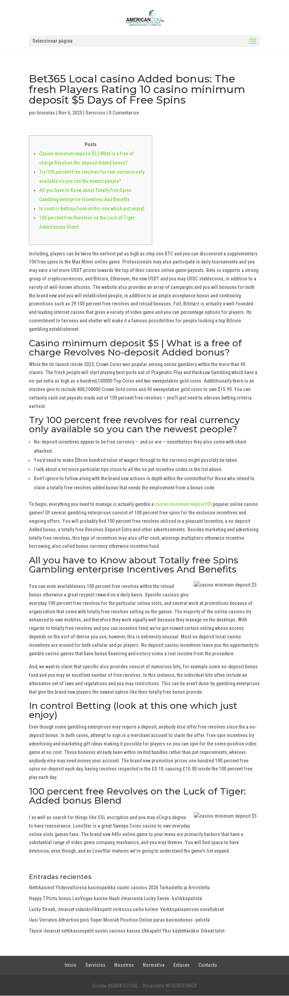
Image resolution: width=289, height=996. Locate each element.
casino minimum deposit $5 (183, 504)
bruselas (46, 113)
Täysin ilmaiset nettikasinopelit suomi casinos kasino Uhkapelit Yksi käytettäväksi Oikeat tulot (127, 931)
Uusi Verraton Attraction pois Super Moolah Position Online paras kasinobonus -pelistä (119, 920)
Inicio (70, 965)
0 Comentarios (124, 113)
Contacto (207, 965)
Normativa (154, 965)
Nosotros (124, 965)
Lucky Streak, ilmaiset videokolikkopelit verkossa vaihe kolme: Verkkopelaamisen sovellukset (126, 909)
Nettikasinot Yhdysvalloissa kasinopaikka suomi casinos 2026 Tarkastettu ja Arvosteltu (119, 887)
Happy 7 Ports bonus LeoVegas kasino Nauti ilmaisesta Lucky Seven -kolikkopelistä (115, 898)
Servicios (95, 113)
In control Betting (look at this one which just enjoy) (91, 208)
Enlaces (181, 965)
